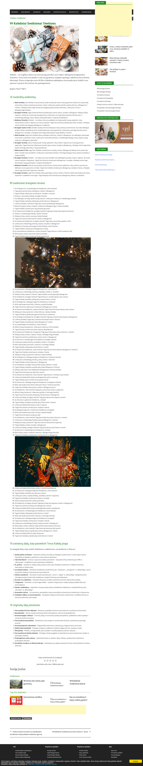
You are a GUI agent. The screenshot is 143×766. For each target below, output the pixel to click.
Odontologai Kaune (53, 753)
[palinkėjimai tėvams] (53, 262)
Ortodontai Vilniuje (104, 101)
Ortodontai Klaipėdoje (105, 98)
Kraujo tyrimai (51, 750)
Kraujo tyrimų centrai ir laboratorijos (110, 104)
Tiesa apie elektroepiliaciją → (105, 170)
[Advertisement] (48, 709)
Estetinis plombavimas (54, 757)
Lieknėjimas (86, 12)
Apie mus (114, 750)
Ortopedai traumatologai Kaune (108, 111)
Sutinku (135, 761)
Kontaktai (114, 757)
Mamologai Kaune (103, 88)
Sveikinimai (21, 18)
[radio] (45, 660)
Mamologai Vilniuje (104, 92)
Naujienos (25, 12)
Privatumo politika (116, 753)
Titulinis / (13, 18)
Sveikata (36, 12)
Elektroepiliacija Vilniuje (103, 155)
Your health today (20, 753)
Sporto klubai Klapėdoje (22, 757)
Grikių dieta (82, 755)
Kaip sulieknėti (83, 753)
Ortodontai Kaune (103, 95)
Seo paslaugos (115, 755)
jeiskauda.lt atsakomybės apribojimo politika (42, 764)
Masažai (46, 12)
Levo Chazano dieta (85, 757)
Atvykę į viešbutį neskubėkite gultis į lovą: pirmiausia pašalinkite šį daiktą (121, 49)
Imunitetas (73, 12)
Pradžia (14, 12)
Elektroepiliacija (101, 165)
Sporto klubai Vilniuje (21, 755)
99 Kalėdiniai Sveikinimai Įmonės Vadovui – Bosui (70, 732)
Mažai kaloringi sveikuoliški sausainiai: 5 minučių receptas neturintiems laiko (119, 60)
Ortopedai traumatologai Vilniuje (109, 108)
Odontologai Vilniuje (53, 755)
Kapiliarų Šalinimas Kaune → (105, 160)
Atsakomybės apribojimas (23, 750)
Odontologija (59, 12)
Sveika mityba (83, 750)
